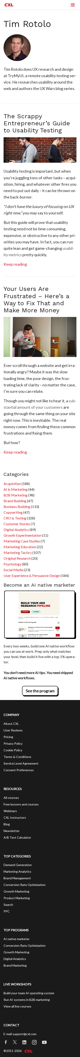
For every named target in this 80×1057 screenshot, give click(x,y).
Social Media (13, 570)
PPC (7, 911)
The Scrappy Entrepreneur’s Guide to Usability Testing (37, 123)
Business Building (17, 506)
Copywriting (13, 512)
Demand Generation (18, 865)
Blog (7, 824)
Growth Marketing (16, 891)
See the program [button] (40, 690)
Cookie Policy (13, 750)
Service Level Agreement (21, 763)
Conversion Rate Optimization (25, 885)
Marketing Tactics (18, 552)
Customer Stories (17, 524)
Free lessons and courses (21, 804)
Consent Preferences (19, 770)
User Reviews (13, 730)
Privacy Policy (13, 743)
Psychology (12, 564)
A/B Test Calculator (17, 837)
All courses (11, 797)
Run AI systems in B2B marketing (27, 1000)
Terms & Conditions (17, 757)
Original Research (17, 558)
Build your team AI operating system (29, 993)
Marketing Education (20, 547)
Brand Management (17, 878)
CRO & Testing (15, 518)
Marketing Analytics (17, 871)
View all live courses (17, 1006)
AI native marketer (17, 939)
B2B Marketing (16, 495)
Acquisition (12, 483)
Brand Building (15, 501)
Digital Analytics (16, 529)
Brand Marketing (15, 965)
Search (8, 904)
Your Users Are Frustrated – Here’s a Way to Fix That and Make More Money (36, 299)
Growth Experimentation (22, 535)
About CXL (11, 723)
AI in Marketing (16, 489)
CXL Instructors (15, 817)
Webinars (10, 811)
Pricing (8, 737)
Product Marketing (17, 898)
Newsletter (12, 831)
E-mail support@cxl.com (20, 1034)
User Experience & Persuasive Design (32, 575)
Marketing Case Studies (22, 541)
